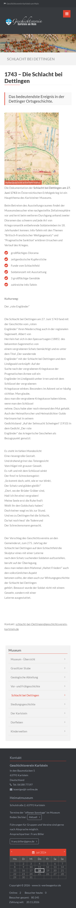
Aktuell (33, 817)
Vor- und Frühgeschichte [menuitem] (25, 686)
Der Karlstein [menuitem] (19, 713)
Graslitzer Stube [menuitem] (21, 668)
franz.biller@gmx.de (22, 841)
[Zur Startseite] (24, 20)
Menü (66, 13)
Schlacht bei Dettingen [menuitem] (25, 695)
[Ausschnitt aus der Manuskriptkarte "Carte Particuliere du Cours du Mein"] (31, 148)
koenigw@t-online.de (25, 789)
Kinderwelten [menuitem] (19, 731)
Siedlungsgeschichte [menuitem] (23, 704)
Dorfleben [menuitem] (17, 722)
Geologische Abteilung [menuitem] (24, 677)
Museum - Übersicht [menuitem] (23, 659)
